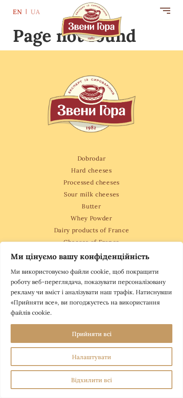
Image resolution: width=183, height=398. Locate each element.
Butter (91, 206)
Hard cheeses (91, 170)
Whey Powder (91, 218)
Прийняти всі (92, 333)
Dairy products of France (91, 229)
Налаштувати (91, 356)
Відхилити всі (91, 379)
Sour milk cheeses (91, 194)
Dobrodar (91, 158)
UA (35, 11)
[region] (91, 320)
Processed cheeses (91, 182)
